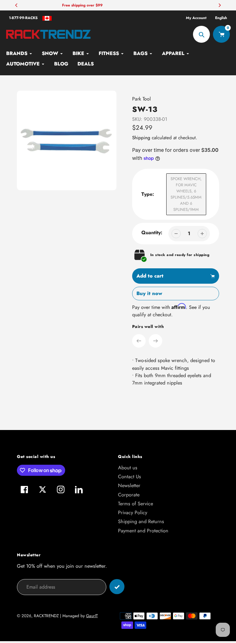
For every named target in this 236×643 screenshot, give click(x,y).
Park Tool (141, 98)
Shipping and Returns (141, 521)
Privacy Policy (132, 512)
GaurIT (92, 616)
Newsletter (129, 485)
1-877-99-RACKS (23, 18)
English (221, 18)
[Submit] (116, 586)
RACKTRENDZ (46, 616)
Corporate (129, 494)
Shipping (141, 137)
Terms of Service (135, 503)
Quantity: (151, 232)
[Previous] (17, 5)
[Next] (219, 5)
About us (127, 467)
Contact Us (129, 476)
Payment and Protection (143, 530)
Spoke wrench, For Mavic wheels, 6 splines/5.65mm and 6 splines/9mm (186, 194)
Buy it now (149, 293)
